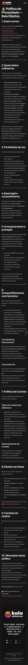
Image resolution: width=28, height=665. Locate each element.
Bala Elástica (10, 653)
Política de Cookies (15, 660)
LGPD (9, 660)
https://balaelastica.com (9, 28)
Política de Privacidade (10, 658)
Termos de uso (19, 658)
